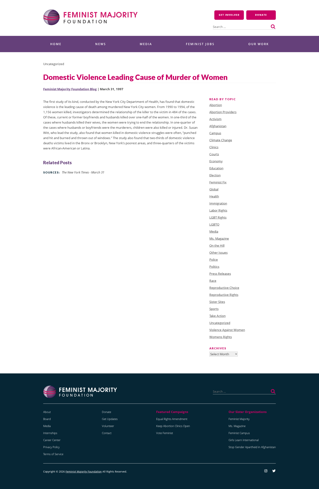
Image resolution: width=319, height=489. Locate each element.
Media (146, 44)
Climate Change (220, 140)
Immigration (218, 203)
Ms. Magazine (219, 238)
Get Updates (110, 419)
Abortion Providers (222, 112)
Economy (216, 161)
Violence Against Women (227, 330)
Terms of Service (53, 454)
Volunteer (108, 426)
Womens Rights (220, 337)
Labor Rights (218, 210)
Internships (50, 433)
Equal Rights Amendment (171, 419)
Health (214, 196)
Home (55, 44)
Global (213, 189)
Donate (261, 14)
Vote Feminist (164, 433)
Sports (214, 309)
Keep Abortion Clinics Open (173, 426)
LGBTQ (214, 224)
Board (47, 419)
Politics (214, 266)
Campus (215, 133)
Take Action (217, 316)
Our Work (258, 44)
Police (213, 259)
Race (212, 281)
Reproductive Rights (223, 295)
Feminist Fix (218, 182)
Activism (215, 119)
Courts (214, 154)
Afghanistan (217, 126)
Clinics (213, 147)
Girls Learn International (244, 440)
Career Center (52, 440)
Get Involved (229, 14)
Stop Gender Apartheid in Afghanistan (252, 447)
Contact (107, 433)
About (47, 412)
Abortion (215, 105)
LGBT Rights (218, 217)
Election (215, 175)
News (100, 44)
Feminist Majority (239, 419)
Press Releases (220, 274)
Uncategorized (219, 323)
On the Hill (216, 245)
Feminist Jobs (200, 44)
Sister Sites (217, 302)
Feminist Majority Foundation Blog (70, 89)
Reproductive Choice (224, 288)
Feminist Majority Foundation (84, 471)
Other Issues (218, 252)
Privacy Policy (51, 447)
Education (216, 168)
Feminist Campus (239, 433)
